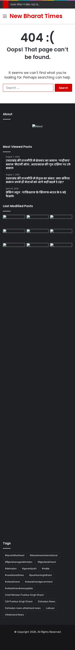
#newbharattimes (14, 575)
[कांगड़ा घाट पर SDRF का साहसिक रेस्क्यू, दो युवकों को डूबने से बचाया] (61, 235)
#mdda (45, 568)
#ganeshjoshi (29, 568)
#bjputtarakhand (47, 561)
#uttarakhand (12, 581)
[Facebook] (30, 136)
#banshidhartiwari (14, 555)
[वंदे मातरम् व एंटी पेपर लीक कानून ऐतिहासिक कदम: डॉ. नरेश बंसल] (61, 249)
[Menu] (5, 17)
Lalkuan (50, 608)
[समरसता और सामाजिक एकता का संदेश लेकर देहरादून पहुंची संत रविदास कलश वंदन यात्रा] (38, 235)
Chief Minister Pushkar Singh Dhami (24, 594)
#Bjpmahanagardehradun (18, 561)
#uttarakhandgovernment (38, 581)
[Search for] (70, 17)
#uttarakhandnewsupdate (19, 588)
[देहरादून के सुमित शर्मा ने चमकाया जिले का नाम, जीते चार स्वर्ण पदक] (14, 221)
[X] (35, 136)
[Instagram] (44, 136)
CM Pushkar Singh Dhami (18, 601)
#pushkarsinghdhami (40, 575)
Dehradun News (46, 601)
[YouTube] (40, 136)
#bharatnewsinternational (44, 555)
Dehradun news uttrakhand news (23, 608)
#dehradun (11, 568)
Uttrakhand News (14, 614)
